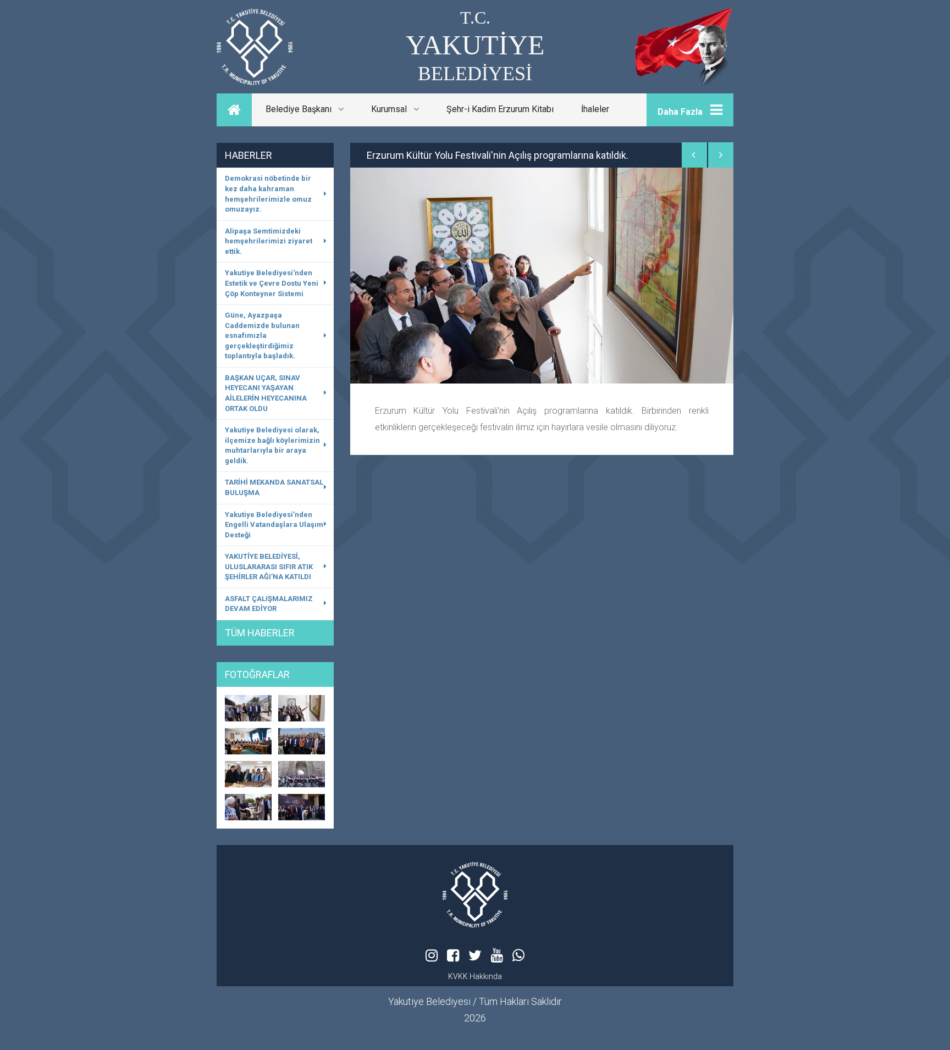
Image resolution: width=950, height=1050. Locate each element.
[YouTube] (497, 955)
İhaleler (595, 109)
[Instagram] (431, 955)
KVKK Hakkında (475, 976)
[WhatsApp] (518, 955)
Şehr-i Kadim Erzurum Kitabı (500, 109)
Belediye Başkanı (302, 109)
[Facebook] (453, 955)
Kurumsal (392, 109)
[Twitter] (475, 955)
